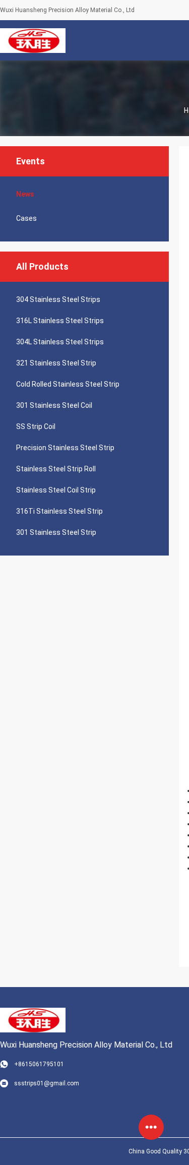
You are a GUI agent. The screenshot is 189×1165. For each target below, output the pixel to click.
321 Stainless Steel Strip (56, 363)
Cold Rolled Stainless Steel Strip (67, 384)
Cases (26, 218)
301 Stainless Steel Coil (54, 405)
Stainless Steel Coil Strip (56, 490)
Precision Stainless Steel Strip (65, 448)
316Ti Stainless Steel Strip (59, 511)
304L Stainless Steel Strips (60, 342)
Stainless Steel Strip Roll (56, 469)
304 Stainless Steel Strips (58, 299)
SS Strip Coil (35, 426)
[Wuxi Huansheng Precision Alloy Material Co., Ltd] (32, 40)
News (25, 194)
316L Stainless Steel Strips (60, 321)
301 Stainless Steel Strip (56, 532)
